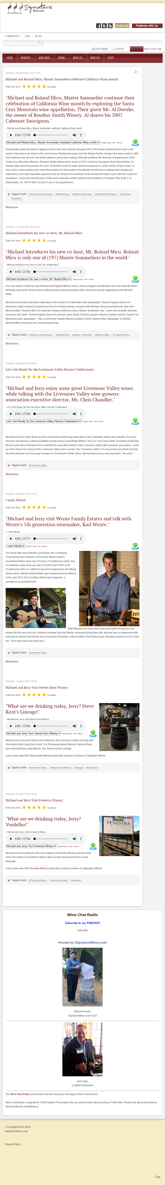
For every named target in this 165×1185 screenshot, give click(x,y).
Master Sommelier (83, 194)
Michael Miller (102, 335)
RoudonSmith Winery (106, 194)
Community (12, 36)
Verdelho (76, 880)
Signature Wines (96, 755)
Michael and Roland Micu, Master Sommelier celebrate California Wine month (62, 79)
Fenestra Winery (39, 868)
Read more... (13, 207)
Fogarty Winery (62, 286)
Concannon (59, 453)
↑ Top (156, 1177)
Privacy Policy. (13, 1144)
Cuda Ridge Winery (75, 441)
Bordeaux (92, 767)
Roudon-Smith (48, 161)
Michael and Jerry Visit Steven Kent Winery (37, 687)
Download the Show (111, 143)
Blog (38, 36)
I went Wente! (16, 500)
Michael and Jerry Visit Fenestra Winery (34, 800)
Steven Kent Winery (40, 755)
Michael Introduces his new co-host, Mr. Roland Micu (44, 233)
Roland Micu (63, 194)
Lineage (79, 767)
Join (27, 36)
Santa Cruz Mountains (41, 194)
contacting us (31, 1106)
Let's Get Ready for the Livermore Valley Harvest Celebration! (50, 369)
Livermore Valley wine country (108, 437)
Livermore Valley (38, 465)
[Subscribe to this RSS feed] (136, 72)
